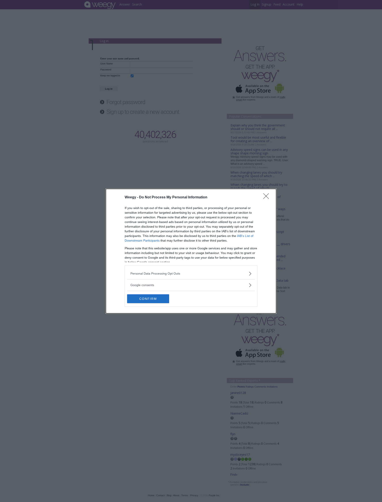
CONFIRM (148, 298)
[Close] (267, 197)
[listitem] (191, 273)
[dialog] (191, 251)
